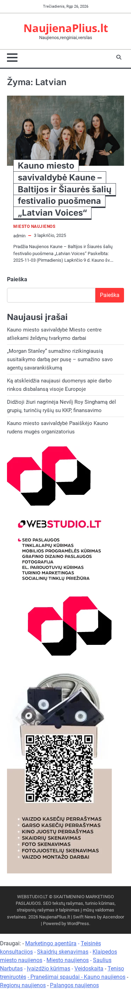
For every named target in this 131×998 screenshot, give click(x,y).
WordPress (78, 923)
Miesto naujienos (67, 960)
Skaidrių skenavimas (62, 951)
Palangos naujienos (74, 985)
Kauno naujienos (104, 977)
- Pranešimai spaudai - (56, 977)
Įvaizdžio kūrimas (48, 968)
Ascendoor (113, 916)
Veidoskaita (88, 968)
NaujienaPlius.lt (65, 28)
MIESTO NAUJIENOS (34, 227)
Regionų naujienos (23, 985)
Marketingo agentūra (51, 943)
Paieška (17, 279)
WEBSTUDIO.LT (32, 896)
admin (19, 235)
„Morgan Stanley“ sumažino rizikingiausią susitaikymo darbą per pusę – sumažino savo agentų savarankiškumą (60, 359)
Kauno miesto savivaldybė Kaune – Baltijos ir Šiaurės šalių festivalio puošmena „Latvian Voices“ (64, 189)
